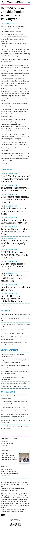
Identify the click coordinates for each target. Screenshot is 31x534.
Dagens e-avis (5, 453)
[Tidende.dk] (15, 2)
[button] (29, 2)
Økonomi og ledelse (7, 443)
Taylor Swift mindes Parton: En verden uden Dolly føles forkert (14, 231)
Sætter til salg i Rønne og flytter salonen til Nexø (15, 319)
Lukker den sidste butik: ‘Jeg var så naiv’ (14, 386)
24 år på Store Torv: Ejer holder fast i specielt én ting (13, 378)
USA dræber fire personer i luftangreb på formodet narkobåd (13, 266)
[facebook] (2, 515)
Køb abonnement (6, 469)
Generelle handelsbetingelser (10, 509)
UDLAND (3, 24)
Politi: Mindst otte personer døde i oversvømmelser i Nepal (14, 211)
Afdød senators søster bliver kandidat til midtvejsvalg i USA (14, 243)
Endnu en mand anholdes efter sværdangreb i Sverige (14, 221)
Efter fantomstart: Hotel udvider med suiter (15, 315)
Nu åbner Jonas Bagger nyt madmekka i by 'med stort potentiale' (15, 372)
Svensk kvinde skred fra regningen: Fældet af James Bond (14, 427)
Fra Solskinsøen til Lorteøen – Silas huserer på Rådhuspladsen (15, 338)
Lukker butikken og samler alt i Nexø (13, 407)
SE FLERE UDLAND (6, 305)
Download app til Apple (8, 457)
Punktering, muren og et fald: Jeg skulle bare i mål (15, 325)
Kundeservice (5, 475)
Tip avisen (4, 445)
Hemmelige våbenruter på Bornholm (13, 333)
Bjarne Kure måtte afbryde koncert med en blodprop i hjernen (15, 367)
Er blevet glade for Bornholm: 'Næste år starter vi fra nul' (14, 403)
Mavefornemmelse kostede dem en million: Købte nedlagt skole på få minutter (15, 415)
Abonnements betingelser (9, 471)
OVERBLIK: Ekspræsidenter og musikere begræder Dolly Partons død (14, 255)
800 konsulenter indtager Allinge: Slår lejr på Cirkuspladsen (15, 421)
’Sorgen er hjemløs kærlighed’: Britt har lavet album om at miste (14, 344)
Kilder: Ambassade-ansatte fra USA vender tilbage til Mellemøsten (14, 278)
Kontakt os (4, 442)
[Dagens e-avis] (24, 456)
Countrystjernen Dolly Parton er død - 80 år (15, 288)
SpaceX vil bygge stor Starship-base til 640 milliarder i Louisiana (11, 298)
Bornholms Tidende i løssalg (9, 473)
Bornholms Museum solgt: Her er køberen (14, 383)
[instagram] (4, 515)
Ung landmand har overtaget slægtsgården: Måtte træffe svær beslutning (15, 361)
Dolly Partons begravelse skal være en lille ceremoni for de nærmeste (15, 199)
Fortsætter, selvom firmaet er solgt (12, 330)
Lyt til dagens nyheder (8, 455)
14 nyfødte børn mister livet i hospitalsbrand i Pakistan (14, 189)
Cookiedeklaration (17, 511)
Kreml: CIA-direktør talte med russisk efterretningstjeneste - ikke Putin (15, 179)
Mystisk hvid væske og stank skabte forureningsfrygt (12, 355)
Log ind (2, 3)
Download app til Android (9, 459)
